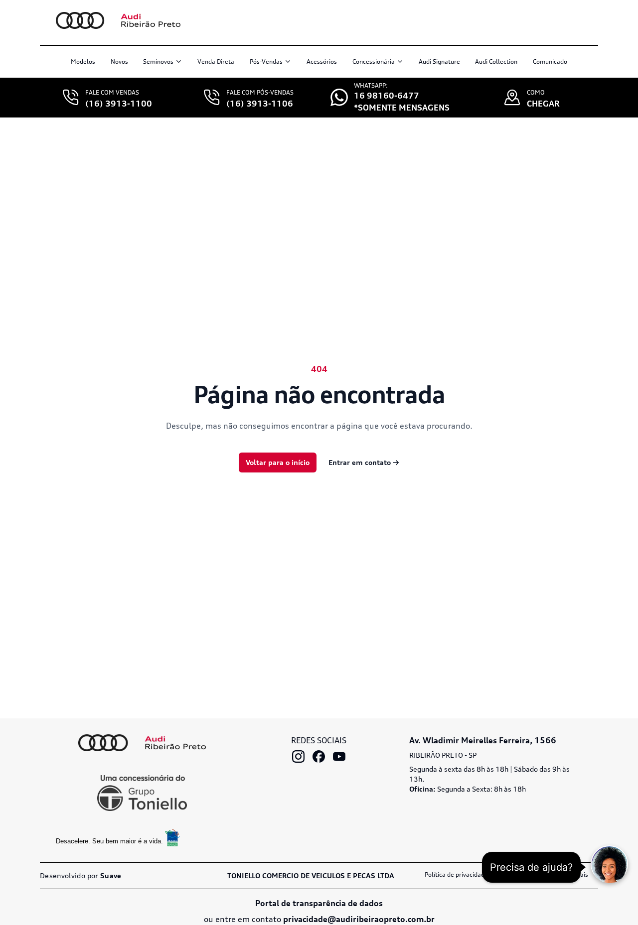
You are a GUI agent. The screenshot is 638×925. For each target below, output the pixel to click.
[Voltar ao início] (118, 20)
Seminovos (158, 61)
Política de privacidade (456, 874)
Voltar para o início (278, 462)
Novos (119, 61)
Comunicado (550, 61)
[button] (609, 864)
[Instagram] (298, 756)
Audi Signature (439, 61)
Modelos (83, 61)
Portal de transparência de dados (319, 903)
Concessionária (373, 61)
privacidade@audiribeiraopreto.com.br (359, 919)
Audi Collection (496, 61)
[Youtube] (339, 756)
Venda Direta (215, 61)
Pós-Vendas (266, 61)
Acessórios (322, 61)
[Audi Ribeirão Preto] (142, 742)
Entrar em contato (363, 462)
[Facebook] (319, 756)
